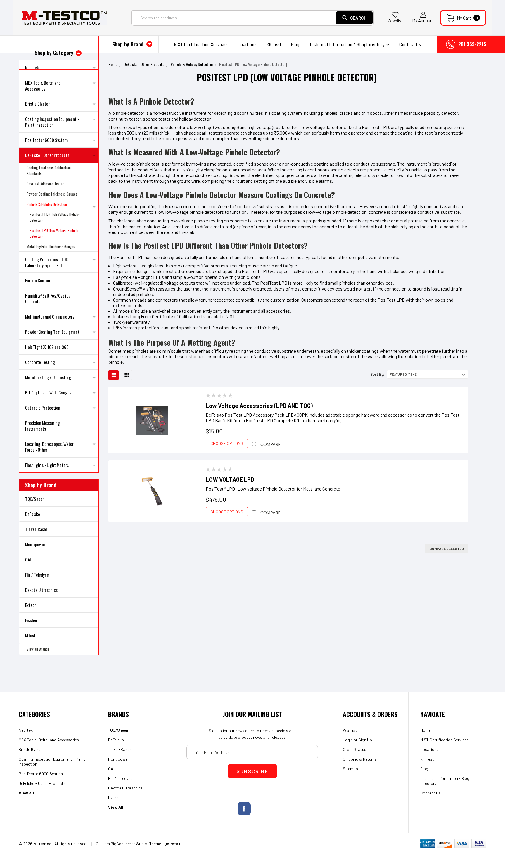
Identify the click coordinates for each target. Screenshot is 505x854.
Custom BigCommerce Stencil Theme (128, 843)
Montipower (35, 544)
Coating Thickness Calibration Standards (49, 170)
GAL (28, 559)
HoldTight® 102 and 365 (47, 347)
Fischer (31, 620)
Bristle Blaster (37, 103)
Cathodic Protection (42, 407)
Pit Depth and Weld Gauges (48, 392)
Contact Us (410, 44)
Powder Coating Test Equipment (52, 331)
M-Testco (42, 843)
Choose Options (226, 443)
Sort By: (377, 374)
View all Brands (38, 649)
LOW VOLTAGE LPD (230, 479)
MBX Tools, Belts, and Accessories (42, 85)
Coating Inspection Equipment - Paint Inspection (52, 122)
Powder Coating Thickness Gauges (52, 194)
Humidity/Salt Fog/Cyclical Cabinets (48, 298)
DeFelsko (32, 514)
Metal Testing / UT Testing (48, 377)
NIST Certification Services (201, 44)
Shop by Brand (128, 44)
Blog (295, 44)
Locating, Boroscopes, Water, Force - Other (49, 447)
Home (112, 64)
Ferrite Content (38, 280)
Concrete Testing (40, 362)
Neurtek (26, 730)
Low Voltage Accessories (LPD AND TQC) (259, 405)
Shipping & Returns (360, 758)
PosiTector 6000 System (46, 140)
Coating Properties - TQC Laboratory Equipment (46, 262)
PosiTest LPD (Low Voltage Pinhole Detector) (54, 233)
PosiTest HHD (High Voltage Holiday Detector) (55, 217)
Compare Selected (447, 549)
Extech (31, 605)
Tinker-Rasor (36, 529)
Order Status (354, 749)
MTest (30, 635)
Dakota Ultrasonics (41, 590)
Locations (247, 44)
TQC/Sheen (34, 498)
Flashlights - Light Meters (47, 465)
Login (348, 739)
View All (26, 792)
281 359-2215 (472, 44)
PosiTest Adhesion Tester (45, 184)
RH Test (274, 44)
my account (423, 20)
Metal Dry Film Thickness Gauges (51, 246)
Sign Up (365, 739)
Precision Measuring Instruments (42, 426)
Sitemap (350, 768)
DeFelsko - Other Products (47, 155)
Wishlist (395, 20)
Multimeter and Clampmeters (49, 316)
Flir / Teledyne (37, 574)
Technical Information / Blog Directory (347, 44)
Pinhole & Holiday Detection (47, 204)
